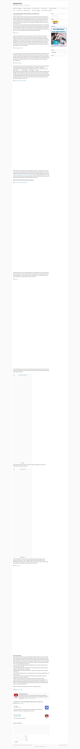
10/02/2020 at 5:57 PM (17, 707)
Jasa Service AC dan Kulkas (47, 10)
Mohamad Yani (18, 15)
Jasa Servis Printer (36, 8)
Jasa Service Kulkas (27, 8)
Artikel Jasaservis (27, 10)
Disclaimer (23, 745)
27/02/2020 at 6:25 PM (17, 716)
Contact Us (15, 745)
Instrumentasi (19, 10)
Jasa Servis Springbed (36, 10)
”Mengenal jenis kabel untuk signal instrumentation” (22, 174)
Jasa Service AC (44, 8)
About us (19, 745)
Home (14, 10)
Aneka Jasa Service (52, 8)
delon (15, 706)
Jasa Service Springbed (17, 8)
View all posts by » (30, 698)
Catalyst (65, 745)
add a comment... (21, 703)
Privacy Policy (28, 745)
